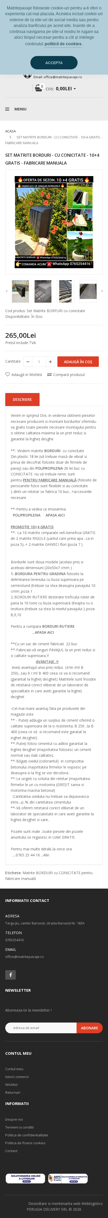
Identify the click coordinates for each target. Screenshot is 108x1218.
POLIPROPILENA (29, 515)
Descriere (22, 399)
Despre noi (14, 1119)
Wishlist (11, 1084)
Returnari (12, 1092)
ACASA (10, 131)
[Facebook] (10, 975)
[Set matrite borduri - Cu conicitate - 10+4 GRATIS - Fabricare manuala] (54, 222)
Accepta (54, 63)
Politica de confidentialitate (26, 1135)
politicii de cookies (63, 44)
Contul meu (14, 1069)
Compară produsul (69, 374)
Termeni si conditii (19, 1127)
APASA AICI (55, 515)
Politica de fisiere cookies (25, 1143)
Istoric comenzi (17, 1076)
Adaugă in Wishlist (27, 374)
